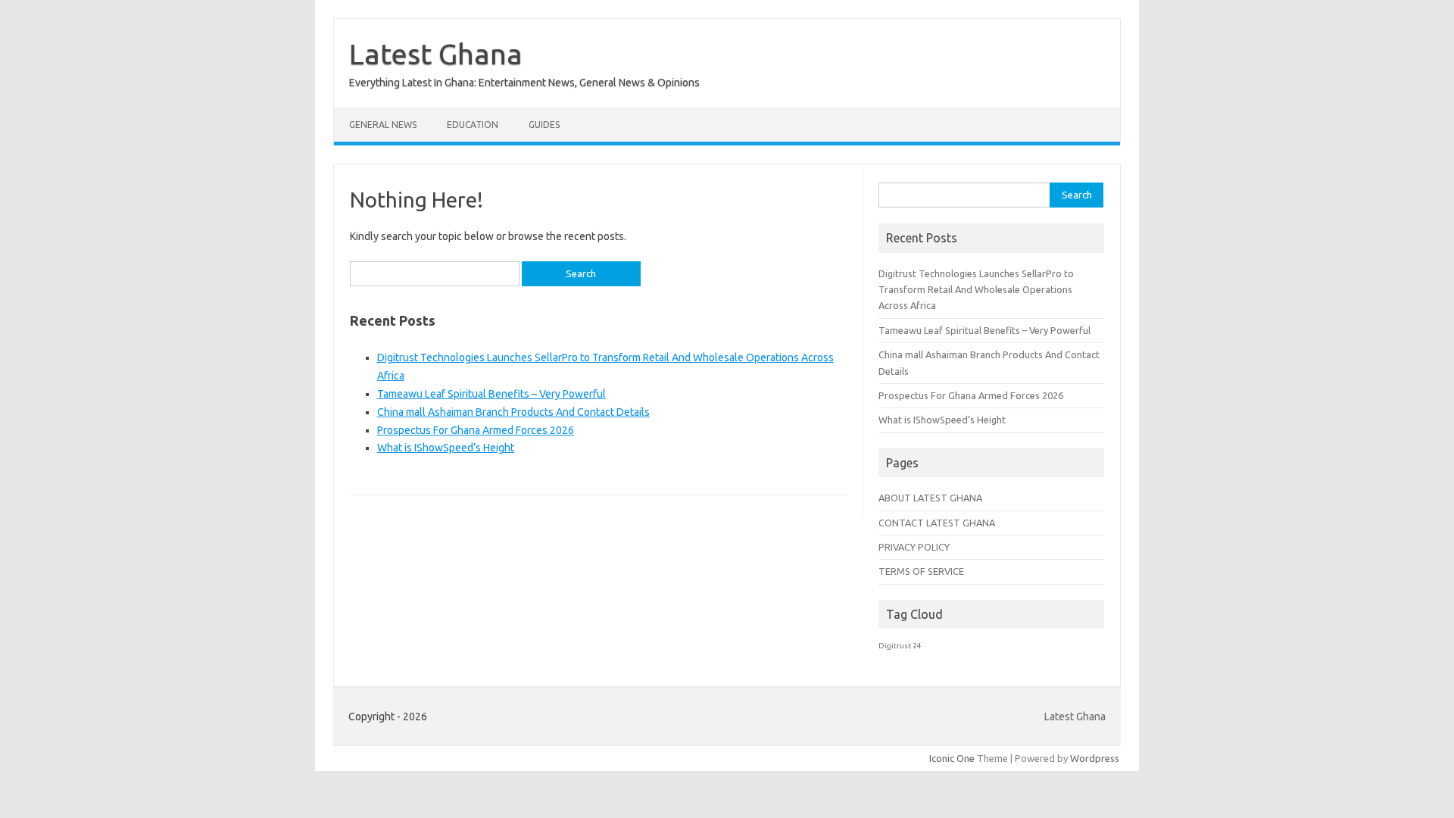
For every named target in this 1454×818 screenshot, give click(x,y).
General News (383, 125)
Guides (544, 125)
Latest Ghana (436, 54)
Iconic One (952, 758)
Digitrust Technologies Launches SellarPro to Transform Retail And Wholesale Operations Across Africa (976, 289)
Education (472, 125)
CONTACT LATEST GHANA (936, 522)
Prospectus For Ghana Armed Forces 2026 (475, 430)
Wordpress (1094, 758)
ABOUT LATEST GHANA (930, 497)
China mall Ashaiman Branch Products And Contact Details (513, 412)
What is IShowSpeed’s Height (445, 448)
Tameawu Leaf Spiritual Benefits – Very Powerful (491, 394)
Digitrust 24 (900, 646)
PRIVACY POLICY (914, 547)
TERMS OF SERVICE (921, 571)
